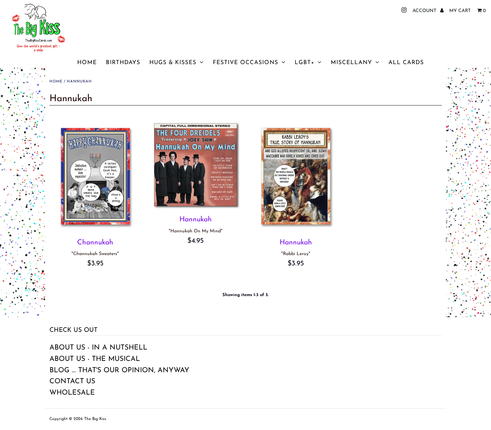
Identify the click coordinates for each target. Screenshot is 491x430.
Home (87, 62)
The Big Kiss (95, 419)
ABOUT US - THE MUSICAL (94, 359)
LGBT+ (304, 62)
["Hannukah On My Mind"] (195, 165)
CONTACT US (72, 381)
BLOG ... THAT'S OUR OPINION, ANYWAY (119, 370)
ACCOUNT (425, 10)
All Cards (406, 62)
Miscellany (351, 62)
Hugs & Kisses (172, 62)
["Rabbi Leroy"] (296, 176)
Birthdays (123, 62)
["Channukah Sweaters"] (95, 176)
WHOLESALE (72, 392)
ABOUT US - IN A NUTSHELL (98, 347)
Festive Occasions (245, 62)
